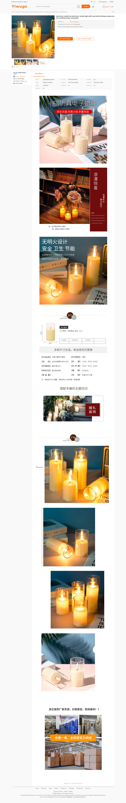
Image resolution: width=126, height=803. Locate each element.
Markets (18, 12)
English (71, 791)
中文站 (111, 1)
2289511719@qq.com (21, 81)
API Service (79, 788)
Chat (94, 1)
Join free (19, 1)
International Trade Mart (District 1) (31, 12)
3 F (43, 12)
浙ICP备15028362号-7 (80, 797)
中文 (113, 12)
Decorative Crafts (50, 12)
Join (112, 6)
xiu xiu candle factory (61, 12)
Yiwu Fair (87, 788)
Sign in (26, 1)
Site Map (71, 788)
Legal (50, 788)
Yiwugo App (103, 1)
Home (13, 12)
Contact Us (64, 788)
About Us (43, 788)
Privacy (56, 788)
